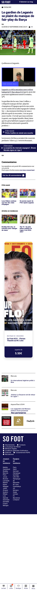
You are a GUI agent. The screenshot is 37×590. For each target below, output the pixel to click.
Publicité (8, 452)
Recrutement (9, 454)
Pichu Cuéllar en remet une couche (19, 133)
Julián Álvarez (5, 489)
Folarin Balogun (5, 504)
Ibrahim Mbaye (5, 493)
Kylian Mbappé (5, 485)
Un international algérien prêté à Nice (15, 374)
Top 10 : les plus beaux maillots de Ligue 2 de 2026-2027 (27, 217)
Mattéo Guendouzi (6, 468)
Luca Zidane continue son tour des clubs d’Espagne (9, 191)
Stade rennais (15, 493)
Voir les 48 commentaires (12, 175)
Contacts (22, 445)
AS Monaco (16, 489)
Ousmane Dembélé (6, 501)
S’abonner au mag (26, 2)
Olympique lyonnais (16, 474)
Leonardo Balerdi (6, 482)
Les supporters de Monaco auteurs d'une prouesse (16, 403)
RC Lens (16, 484)
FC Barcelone (16, 497)
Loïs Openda (5, 497)
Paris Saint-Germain (16, 469)
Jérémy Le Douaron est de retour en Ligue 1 (17, 388)
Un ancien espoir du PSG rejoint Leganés (27, 191)
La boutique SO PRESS (13, 447)
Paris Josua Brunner (5, 477)
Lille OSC (16, 477)
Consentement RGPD (23, 452)
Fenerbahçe (17, 486)
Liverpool (16, 500)
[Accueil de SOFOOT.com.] (6, 2)
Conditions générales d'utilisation (16, 451)
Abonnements (10, 445)
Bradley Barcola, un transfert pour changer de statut (9, 217)
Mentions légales (11, 449)
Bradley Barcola (5, 472)
